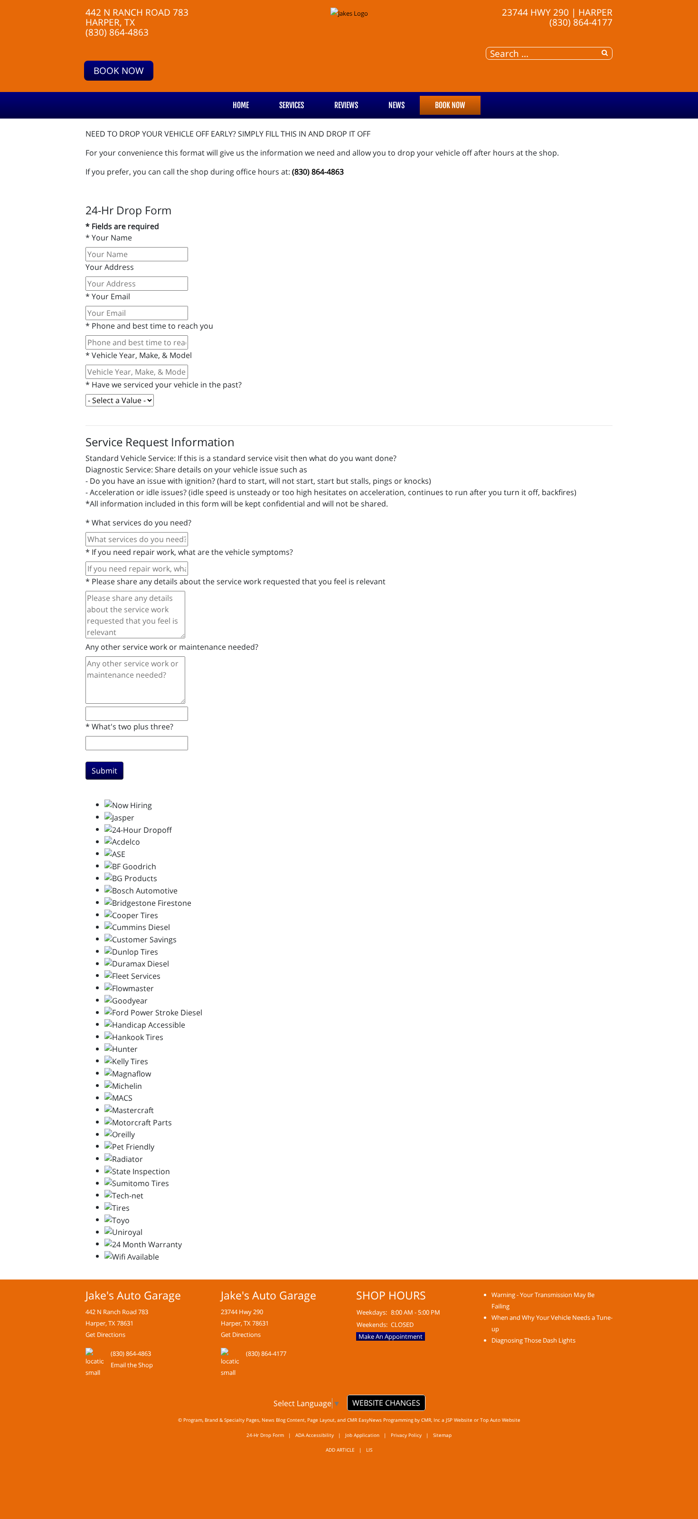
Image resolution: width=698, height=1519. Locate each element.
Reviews (346, 105)
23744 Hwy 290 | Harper (557, 12)
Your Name (108, 237)
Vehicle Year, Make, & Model (138, 355)
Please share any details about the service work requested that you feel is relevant (235, 581)
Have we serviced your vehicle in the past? (163, 384)
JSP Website (459, 1420)
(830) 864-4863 (117, 32)
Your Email (107, 296)
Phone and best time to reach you (149, 326)
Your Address (109, 267)
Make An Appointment (390, 1336)
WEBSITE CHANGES (386, 1403)
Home (241, 105)
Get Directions (105, 1334)
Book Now (119, 70)
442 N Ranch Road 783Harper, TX (137, 17)
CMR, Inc (430, 1420)
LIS (369, 1449)
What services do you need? (138, 522)
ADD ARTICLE (340, 1449)
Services (291, 105)
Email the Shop (132, 1365)
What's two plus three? (129, 726)
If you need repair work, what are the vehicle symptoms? (189, 552)
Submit (104, 770)
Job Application (362, 1435)
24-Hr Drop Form (265, 1435)
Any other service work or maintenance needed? (171, 647)
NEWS (396, 105)
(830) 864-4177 (581, 22)
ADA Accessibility (314, 1435)
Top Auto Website (500, 1420)
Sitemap (442, 1435)
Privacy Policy (406, 1435)
